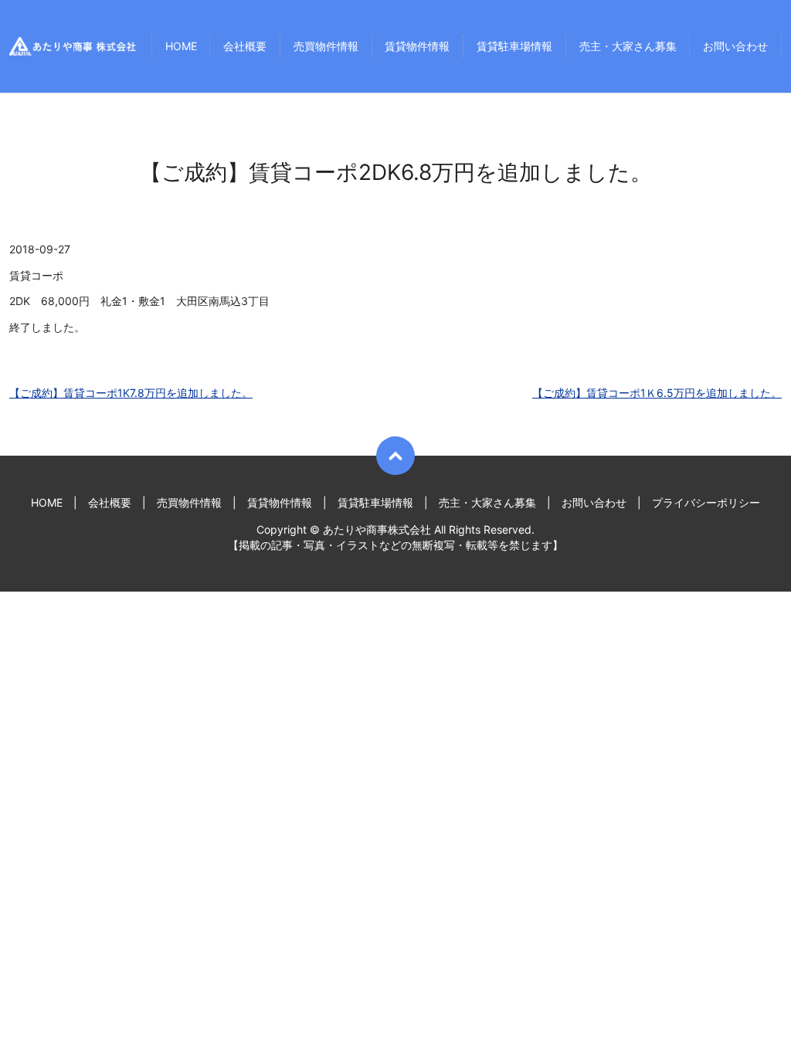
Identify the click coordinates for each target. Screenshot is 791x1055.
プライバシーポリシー (706, 502)
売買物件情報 (326, 46)
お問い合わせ (735, 46)
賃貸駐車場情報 (514, 46)
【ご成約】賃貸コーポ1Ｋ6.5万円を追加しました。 (657, 392)
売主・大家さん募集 (628, 46)
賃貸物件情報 (417, 46)
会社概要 (244, 46)
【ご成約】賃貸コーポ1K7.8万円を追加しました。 (131, 392)
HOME (181, 46)
